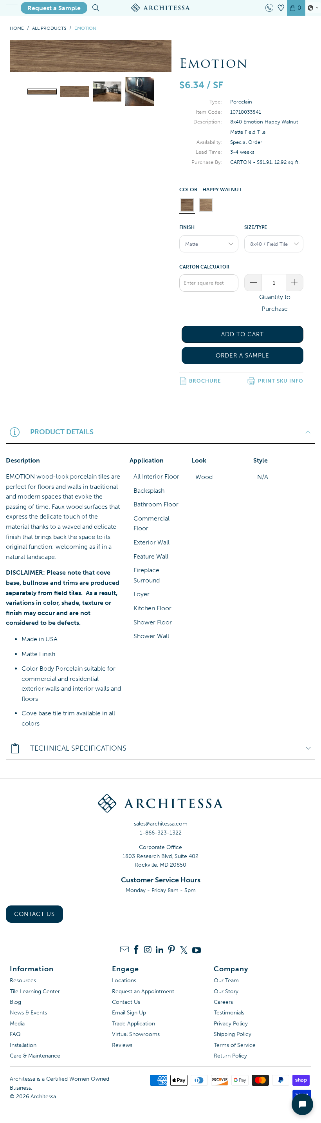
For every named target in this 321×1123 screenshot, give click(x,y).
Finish (187, 227)
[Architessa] (160, 8)
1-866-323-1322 (161, 832)
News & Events (28, 1012)
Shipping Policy (232, 1034)
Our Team (226, 980)
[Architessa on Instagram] (148, 950)
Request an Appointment (143, 991)
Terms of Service (235, 1045)
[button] (313, 7)
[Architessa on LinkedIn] (159, 950)
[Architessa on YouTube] (196, 950)
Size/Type (255, 227)
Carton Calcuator (204, 267)
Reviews (122, 1045)
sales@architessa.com (161, 823)
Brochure (205, 381)
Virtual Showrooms (136, 1034)
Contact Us (34, 914)
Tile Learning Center (35, 991)
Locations (124, 980)
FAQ (15, 1034)
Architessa (43, 1096)
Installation (23, 1045)
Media (17, 1023)
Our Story (226, 991)
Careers (223, 1002)
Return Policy (230, 1055)
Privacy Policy (231, 1023)
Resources (23, 980)
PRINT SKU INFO (280, 381)
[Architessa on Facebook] (136, 950)
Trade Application (133, 1023)
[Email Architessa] (124, 950)
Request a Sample (54, 8)
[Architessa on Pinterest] (171, 950)
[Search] (95, 7)
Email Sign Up (129, 1012)
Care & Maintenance (35, 1055)
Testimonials (229, 1012)
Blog (15, 1002)
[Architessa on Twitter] (184, 950)
